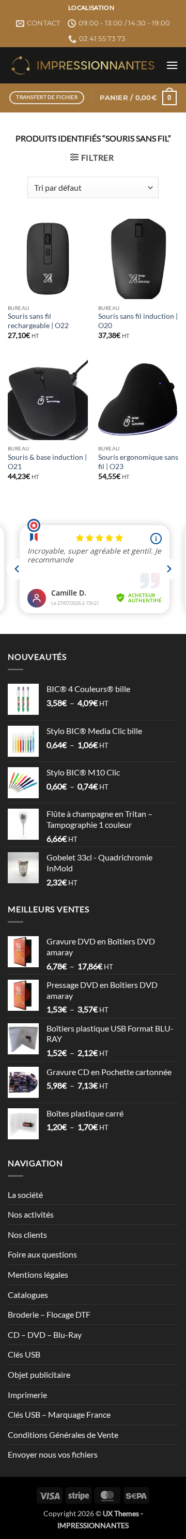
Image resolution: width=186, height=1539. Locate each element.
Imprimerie (27, 1395)
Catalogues (28, 1295)
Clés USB (24, 1354)
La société (25, 1194)
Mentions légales (38, 1274)
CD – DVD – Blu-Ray (45, 1334)
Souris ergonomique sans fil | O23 (138, 462)
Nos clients (27, 1234)
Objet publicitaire (39, 1374)
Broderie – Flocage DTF (49, 1314)
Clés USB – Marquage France (59, 1414)
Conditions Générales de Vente (63, 1434)
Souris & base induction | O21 (47, 462)
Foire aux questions (42, 1254)
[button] (172, 65)
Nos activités (31, 1214)
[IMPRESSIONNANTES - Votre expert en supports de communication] (83, 65)
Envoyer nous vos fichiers (53, 1454)
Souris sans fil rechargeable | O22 (38, 321)
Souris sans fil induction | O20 (138, 321)
